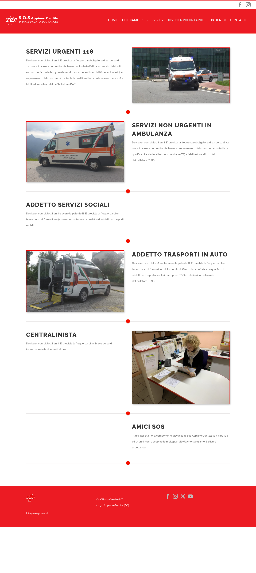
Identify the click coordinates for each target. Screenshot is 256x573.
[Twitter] (182, 496)
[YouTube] (190, 496)
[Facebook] (167, 496)
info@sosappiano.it (37, 513)
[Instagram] (175, 496)
